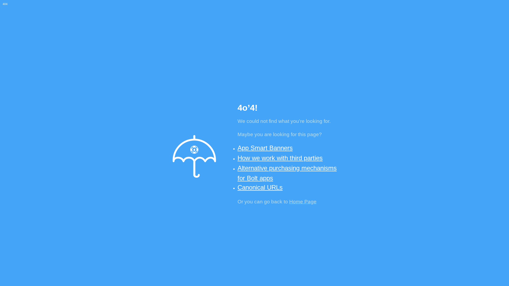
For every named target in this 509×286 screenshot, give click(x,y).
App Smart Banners (265, 147)
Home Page (303, 201)
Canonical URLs (260, 187)
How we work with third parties (280, 158)
